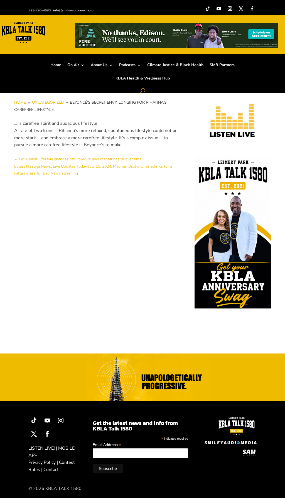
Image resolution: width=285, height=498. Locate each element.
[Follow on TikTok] (207, 8)
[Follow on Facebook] (252, 8)
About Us (99, 65)
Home (55, 65)
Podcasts (127, 65)
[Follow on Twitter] (34, 433)
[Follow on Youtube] (218, 8)
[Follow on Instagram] (229, 8)
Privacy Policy (42, 462)
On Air (73, 65)
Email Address (107, 444)
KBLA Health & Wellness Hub (143, 78)
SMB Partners (222, 65)
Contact (51, 470)
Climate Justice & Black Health (175, 65)
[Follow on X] (241, 8)
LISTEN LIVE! (41, 448)
